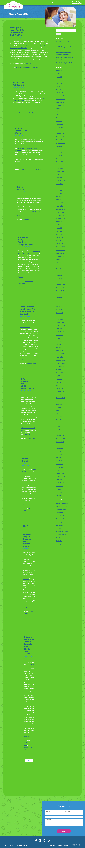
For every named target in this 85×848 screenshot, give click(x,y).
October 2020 (60, 291)
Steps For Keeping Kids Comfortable (65, 63)
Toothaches (59, 541)
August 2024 (59, 146)
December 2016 (60, 435)
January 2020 (59, 319)
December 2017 (60, 398)
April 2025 (59, 121)
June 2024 (59, 152)
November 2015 (60, 476)
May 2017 (59, 420)
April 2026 (59, 83)
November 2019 (60, 325)
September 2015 (60, 483)
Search (58, 34)
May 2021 (59, 269)
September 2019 (60, 332)
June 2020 (59, 303)
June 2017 (59, 416)
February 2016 (60, 467)
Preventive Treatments (62, 531)
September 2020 (60, 294)
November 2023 (60, 174)
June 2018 (59, 379)
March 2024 (59, 162)
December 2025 (60, 96)
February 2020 (60, 316)
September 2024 (60, 143)
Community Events (28, 219)
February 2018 (60, 391)
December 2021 (60, 247)
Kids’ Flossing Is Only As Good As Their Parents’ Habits (27, 536)
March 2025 (59, 124)
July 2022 (58, 225)
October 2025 (60, 102)
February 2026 (60, 89)
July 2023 (58, 187)
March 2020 (59, 313)
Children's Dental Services (23, 67)
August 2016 (59, 448)
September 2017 (60, 407)
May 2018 (59, 382)
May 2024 (59, 155)
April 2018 (59, 385)
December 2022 (60, 209)
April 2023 (59, 196)
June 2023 (59, 190)
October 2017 (60, 404)
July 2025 (58, 111)
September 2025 (60, 105)
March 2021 (59, 275)
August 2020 (59, 297)
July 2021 (58, 262)
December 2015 (60, 473)
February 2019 (60, 354)
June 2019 (59, 341)
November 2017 (60, 401)
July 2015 (58, 489)
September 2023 (60, 180)
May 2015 (59, 495)
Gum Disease (59, 525)
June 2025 (59, 114)
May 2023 (59, 193)
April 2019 (59, 347)
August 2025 (59, 108)
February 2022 (60, 240)
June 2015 (59, 492)
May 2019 (59, 344)
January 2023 (59, 206)
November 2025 (60, 99)
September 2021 (60, 256)
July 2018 (58, 376)
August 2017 (59, 410)
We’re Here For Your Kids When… (21, 130)
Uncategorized (60, 544)
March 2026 (59, 86)
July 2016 (58, 451)
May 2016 (59, 457)
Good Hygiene (33, 113)
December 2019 (60, 322)
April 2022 (59, 234)
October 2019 (60, 328)
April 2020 (59, 310)
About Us (29, 2)
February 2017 (60, 429)
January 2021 (59, 281)
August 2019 (59, 335)
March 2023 (59, 199)
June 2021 (59, 265)
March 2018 (59, 388)
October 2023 (60, 177)
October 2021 (60, 253)
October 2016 (60, 442)
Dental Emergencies (61, 512)
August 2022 (59, 221)
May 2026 (59, 80)
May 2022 (59, 231)
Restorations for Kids (61, 534)
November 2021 (60, 250)
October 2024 (60, 140)
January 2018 (59, 394)
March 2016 (59, 464)
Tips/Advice (34, 67)
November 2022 (60, 212)
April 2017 (59, 423)
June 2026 (59, 77)
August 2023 (59, 184)
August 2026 (59, 70)
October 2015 (60, 479)
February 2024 (60, 165)
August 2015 (59, 486)
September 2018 (60, 369)
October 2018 (60, 366)
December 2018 (60, 360)
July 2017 (58, 413)
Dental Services (41, 2)
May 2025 (59, 118)
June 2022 (59, 228)
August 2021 (59, 259)
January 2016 (59, 470)
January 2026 (59, 92)
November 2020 (60, 287)
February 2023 (60, 203)
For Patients (53, 2)
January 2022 (59, 243)
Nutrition (58, 528)
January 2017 (59, 432)
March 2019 (59, 350)
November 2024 (60, 136)
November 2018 (60, 363)
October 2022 (60, 215)
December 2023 (60, 171)
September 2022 (60, 218)
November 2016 (60, 439)
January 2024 (59, 168)
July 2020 (58, 300)
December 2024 (60, 133)
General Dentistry (23, 113)
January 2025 (59, 130)
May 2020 (59, 306)
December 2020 (60, 284)
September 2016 (60, 445)
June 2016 (59, 454)
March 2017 (59, 426)
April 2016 (59, 461)
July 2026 (58, 74)
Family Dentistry (60, 515)
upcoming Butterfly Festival (32, 211)
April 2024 (59, 158)
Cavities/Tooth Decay (62, 503)
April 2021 (59, 272)
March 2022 (59, 237)
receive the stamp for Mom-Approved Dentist (29, 325)
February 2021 (60, 278)
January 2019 (59, 357)
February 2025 (60, 127)
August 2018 (59, 372)
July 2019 (58, 338)
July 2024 (58, 149)
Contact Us (64, 2)
